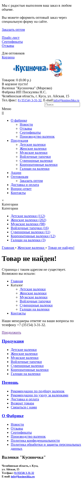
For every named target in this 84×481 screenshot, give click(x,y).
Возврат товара (22, 403)
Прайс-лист (10, 38)
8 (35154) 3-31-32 (29, 100)
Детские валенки (33, 289)
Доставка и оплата (25, 399)
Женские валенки (33, 293)
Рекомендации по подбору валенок (38, 391)
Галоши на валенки (35, 309)
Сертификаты (12, 42)
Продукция (13, 341)
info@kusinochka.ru (66, 100)
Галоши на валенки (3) (28, 240)
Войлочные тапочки (35, 301)
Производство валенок (28, 436)
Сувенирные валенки (36, 305)
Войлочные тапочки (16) (30, 228)
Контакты (18, 313)
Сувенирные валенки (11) (30, 232)
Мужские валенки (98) (28, 224)
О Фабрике (13, 415)
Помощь (10, 382)
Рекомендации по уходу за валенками (39, 395)
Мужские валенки (33, 297)
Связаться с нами (24, 407)
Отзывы (8, 46)
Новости (17, 424)
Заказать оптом (13, 29)
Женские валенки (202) (28, 220)
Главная (17, 281)
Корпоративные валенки (30, 370)
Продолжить (11, 332)
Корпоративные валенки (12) (33, 236)
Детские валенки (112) (28, 216)
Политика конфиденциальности (35, 440)
